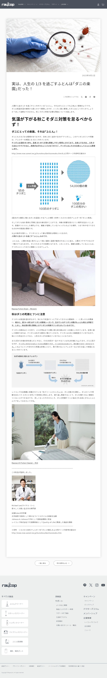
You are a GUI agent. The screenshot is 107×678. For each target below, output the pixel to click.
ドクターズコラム (91, 608)
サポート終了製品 (62, 613)
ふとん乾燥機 (18, 641)
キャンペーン (31, 4)
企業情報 (63, 4)
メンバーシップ (90, 613)
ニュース (88, 630)
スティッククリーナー (16, 613)
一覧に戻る (42, 563)
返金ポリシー (6, 666)
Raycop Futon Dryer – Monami (24, 308)
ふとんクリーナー (16, 604)
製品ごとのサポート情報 (64, 609)
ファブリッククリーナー (18, 632)
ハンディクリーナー (16, 622)
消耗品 (58, 596)
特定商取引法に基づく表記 (76, 666)
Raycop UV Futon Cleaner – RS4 (25, 463)
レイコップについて (91, 622)
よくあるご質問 (61, 605)
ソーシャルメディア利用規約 (57, 666)
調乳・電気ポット (16, 651)
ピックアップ (89, 605)
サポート (54, 4)
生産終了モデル (61, 617)
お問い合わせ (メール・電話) (66, 625)
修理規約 (59, 621)
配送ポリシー (41, 666)
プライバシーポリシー (19, 666)
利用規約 (31, 666)
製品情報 (21, 4)
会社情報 (88, 626)
